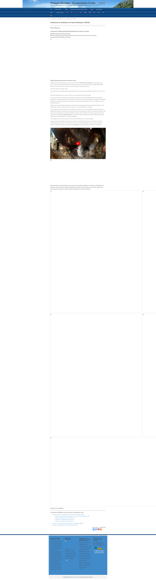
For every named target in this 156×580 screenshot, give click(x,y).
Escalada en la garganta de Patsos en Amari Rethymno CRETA (65, 525)
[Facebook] (94, 529)
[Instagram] (98, 529)
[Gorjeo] (96, 529)
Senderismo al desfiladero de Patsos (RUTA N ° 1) (65, 517)
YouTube (104, 3)
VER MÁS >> (82, 571)
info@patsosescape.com (100, 543)
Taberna (66, 9)
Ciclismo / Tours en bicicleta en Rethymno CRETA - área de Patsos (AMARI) (68, 523)
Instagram (102, 3)
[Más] (101, 529)
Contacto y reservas (59, 12)
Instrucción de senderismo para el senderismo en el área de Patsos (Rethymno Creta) (72, 516)
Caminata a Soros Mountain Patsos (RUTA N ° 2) (65, 519)
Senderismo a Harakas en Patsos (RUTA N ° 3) (64, 521)
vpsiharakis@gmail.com (100, 545)
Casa (51, 9)
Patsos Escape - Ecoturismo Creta (73, 3)
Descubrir (92, 9)
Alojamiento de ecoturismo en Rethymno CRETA (78, 9)
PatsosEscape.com (75, 577)
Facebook (101, 3)
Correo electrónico (99, 3)
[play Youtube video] (78, 143)
